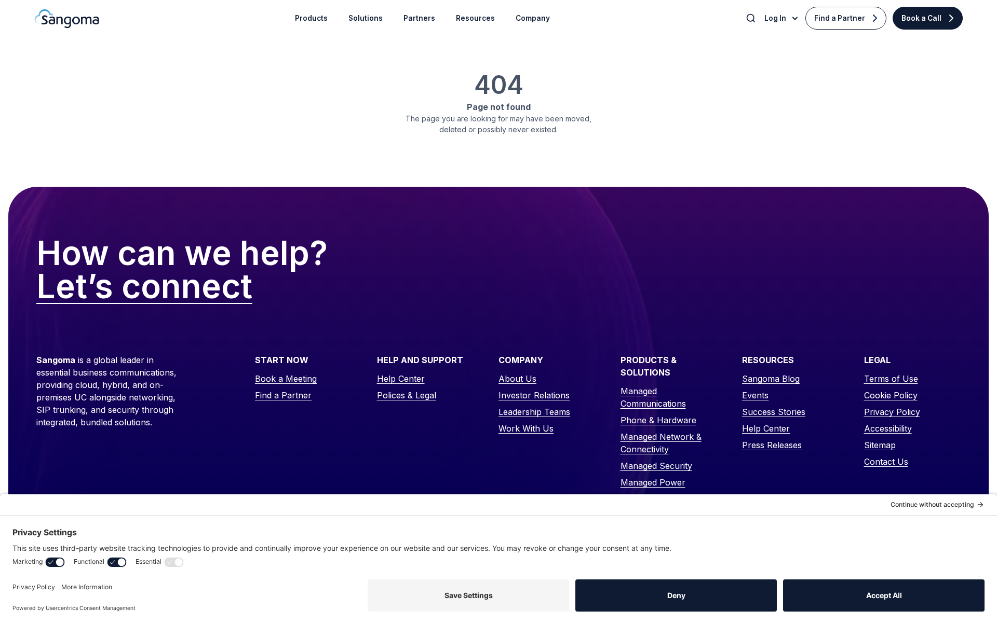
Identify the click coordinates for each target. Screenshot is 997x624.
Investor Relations (534, 395)
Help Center (401, 378)
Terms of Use (891, 378)
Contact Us (886, 461)
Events (755, 395)
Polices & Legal (406, 395)
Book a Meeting (286, 378)
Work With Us (526, 428)
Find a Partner (839, 18)
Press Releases (772, 445)
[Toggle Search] (752, 18)
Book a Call (921, 18)
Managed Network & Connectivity (661, 443)
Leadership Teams (534, 412)
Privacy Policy (892, 412)
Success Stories (773, 412)
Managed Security (656, 466)
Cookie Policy (891, 395)
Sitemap (880, 445)
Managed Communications (653, 397)
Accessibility (888, 428)
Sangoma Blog (771, 378)
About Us (517, 378)
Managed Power (653, 482)
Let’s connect (144, 287)
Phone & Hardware (658, 420)
